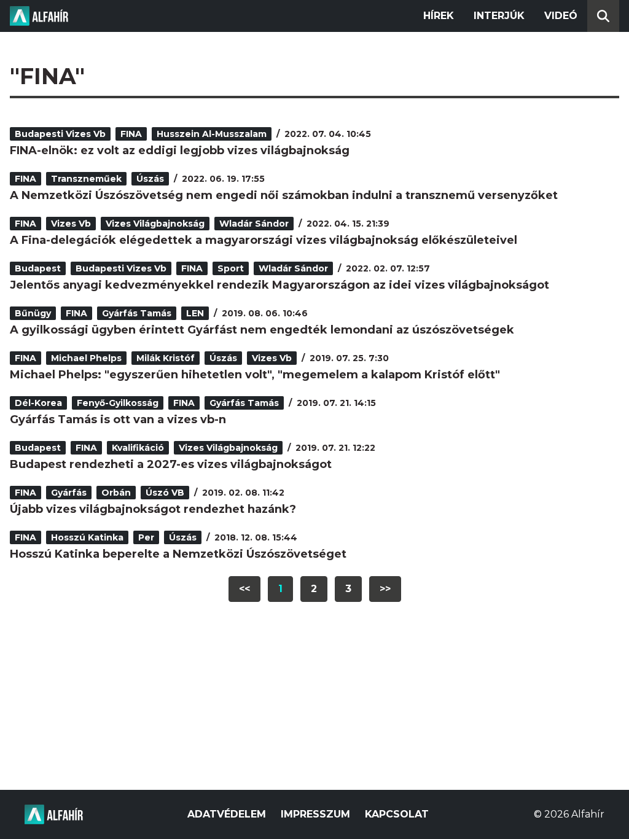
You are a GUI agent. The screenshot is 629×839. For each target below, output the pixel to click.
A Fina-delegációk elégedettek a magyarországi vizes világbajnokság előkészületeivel (263, 240)
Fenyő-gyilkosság (117, 402)
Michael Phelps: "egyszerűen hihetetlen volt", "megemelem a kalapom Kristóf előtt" (255, 374)
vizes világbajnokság (155, 223)
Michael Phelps (86, 358)
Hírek (438, 15)
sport (230, 268)
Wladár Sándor (254, 223)
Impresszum (315, 814)
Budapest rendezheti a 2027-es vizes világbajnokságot (171, 464)
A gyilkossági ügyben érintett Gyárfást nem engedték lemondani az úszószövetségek (262, 330)
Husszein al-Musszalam (212, 133)
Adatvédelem (226, 814)
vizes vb (71, 223)
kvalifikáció (138, 447)
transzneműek (86, 178)
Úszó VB (165, 492)
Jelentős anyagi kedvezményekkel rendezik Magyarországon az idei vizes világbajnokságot (279, 285)
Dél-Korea (38, 402)
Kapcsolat (397, 814)
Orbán (116, 492)
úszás (150, 178)
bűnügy (33, 313)
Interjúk (499, 15)
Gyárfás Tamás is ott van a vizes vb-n (118, 419)
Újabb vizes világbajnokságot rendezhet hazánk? (153, 509)
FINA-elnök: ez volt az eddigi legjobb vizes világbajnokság (180, 150)
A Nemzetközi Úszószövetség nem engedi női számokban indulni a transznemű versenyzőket (284, 195)
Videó (560, 15)
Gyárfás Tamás (136, 313)
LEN (195, 313)
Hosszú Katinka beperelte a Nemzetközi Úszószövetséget (178, 554)
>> (385, 589)
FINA (131, 133)
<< (244, 589)
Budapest (38, 268)
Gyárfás (69, 492)
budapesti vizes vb (60, 133)
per (146, 537)
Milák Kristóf (165, 358)
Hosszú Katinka (87, 537)
